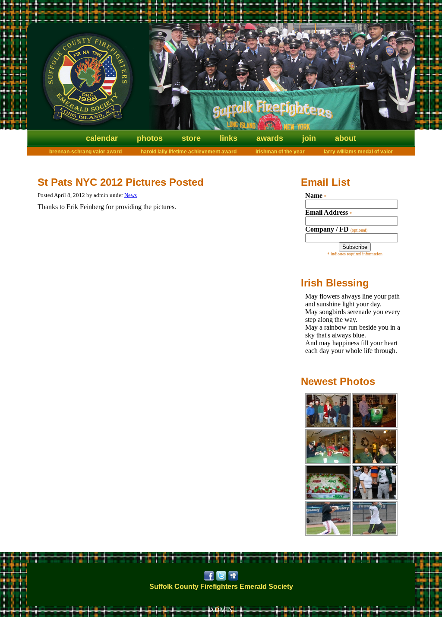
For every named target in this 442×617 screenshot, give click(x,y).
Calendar (102, 138)
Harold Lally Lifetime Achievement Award (189, 152)
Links (228, 138)
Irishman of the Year (280, 152)
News (130, 195)
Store (191, 138)
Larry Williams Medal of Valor (358, 152)
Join (309, 138)
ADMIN (221, 610)
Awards (269, 138)
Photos (150, 138)
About (345, 138)
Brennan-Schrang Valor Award (85, 152)
